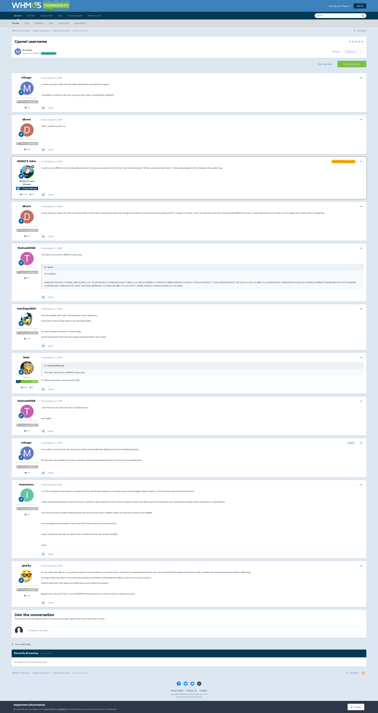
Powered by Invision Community (189, 697)
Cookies (203, 690)
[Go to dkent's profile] (27, 130)
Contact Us (191, 690)
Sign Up (360, 6)
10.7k (24, 194)
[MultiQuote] (43, 108)
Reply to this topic (351, 64)
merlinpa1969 (26, 308)
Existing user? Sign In (339, 6)
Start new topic (325, 64)
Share (337, 51)
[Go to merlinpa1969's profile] (27, 319)
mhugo (29, 50)
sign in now (75, 618)
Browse (17, 15)
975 (28, 278)
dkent (26, 119)
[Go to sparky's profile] (27, 576)
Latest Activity (46, 15)
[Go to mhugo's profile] (18, 51)
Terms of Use (49, 709)
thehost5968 (26, 248)
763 (28, 338)
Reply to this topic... (39, 630)
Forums (15, 23)
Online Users (63, 23)
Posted (51, 78)
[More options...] (361, 78)
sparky (26, 565)
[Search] (363, 15)
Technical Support (75, 15)
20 (28, 514)
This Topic (352, 15)
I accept (357, 707)
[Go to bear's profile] (27, 368)
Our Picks (31, 15)
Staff (51, 23)
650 (28, 149)
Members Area (94, 15)
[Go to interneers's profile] (27, 495)
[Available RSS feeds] (363, 673)
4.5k (25, 387)
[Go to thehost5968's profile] (27, 258)
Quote (51, 108)
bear (26, 357)
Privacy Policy (177, 690)
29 (32, 194)
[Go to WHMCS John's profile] (27, 171)
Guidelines (39, 23)
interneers (26, 484)
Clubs (26, 23)
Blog (60, 15)
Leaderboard (80, 23)
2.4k (28, 595)
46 (28, 107)
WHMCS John (26, 161)
